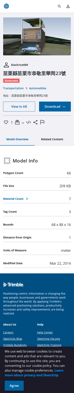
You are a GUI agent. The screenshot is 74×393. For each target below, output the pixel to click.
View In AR (19, 106)
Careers (8, 332)
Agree (14, 385)
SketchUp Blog (12, 339)
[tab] (17, 139)
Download (53, 106)
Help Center (45, 332)
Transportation (13, 88)
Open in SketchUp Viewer (37, 36)
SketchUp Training (49, 345)
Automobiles (37, 88)
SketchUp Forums (48, 339)
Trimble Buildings (15, 345)
